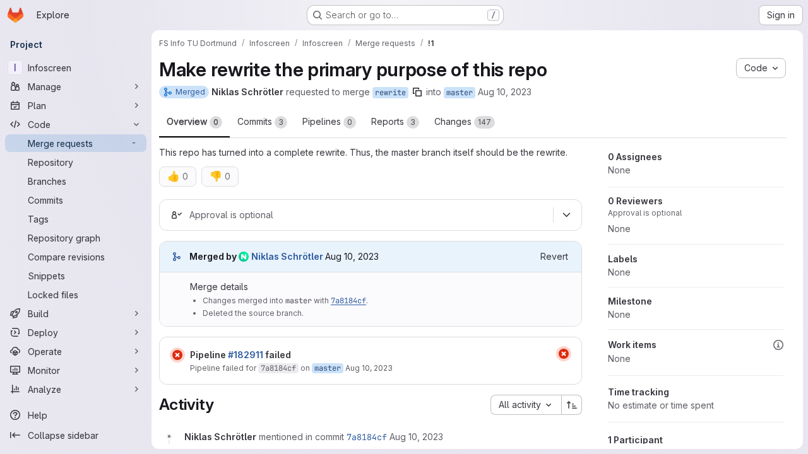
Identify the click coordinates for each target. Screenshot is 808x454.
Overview (192, 121)
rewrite (390, 93)
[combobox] (525, 405)
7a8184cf (348, 301)
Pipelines (327, 121)
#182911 (245, 354)
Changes (462, 121)
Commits (260, 121)
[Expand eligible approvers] (566, 215)
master (459, 93)
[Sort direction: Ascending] (572, 405)
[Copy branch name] (417, 92)
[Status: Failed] (177, 355)
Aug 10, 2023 (505, 91)
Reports (393, 121)
